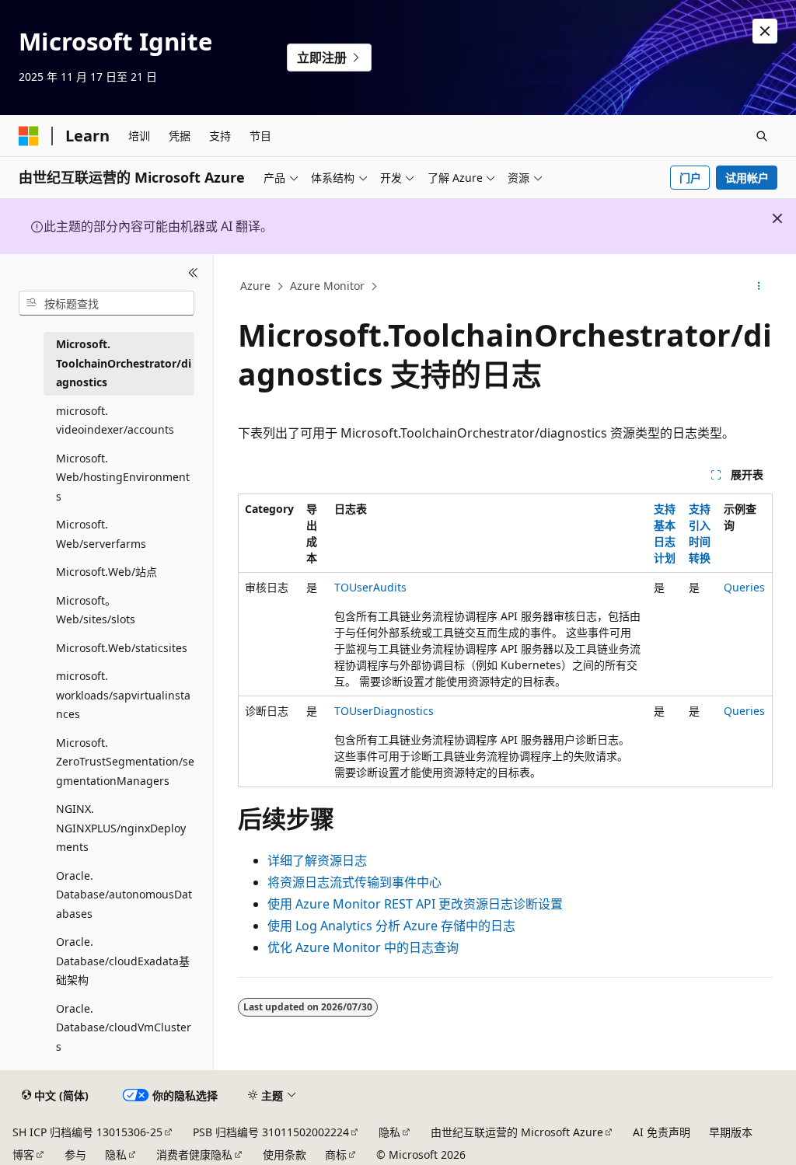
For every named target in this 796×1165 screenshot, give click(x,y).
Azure (255, 285)
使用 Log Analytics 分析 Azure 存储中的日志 (391, 925)
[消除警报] (764, 31)
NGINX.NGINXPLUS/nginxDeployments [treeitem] (121, 827)
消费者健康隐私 (194, 1154)
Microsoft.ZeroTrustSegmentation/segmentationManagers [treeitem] (125, 761)
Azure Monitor (327, 285)
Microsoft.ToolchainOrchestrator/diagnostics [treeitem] (123, 363)
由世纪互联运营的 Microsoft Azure (517, 1132)
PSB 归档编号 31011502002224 (271, 1132)
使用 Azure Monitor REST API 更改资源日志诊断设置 (415, 903)
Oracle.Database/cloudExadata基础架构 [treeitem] (123, 960)
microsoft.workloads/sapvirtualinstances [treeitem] (123, 694)
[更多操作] (758, 286)
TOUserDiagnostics (384, 710)
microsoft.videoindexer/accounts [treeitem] (115, 420)
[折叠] (193, 272)
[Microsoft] (29, 136)
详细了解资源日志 (317, 860)
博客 (23, 1154)
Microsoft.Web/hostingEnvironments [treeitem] (123, 477)
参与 (75, 1154)
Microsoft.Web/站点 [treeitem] (106, 571)
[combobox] (106, 303)
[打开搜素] (761, 136)
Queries (744, 587)
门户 (690, 177)
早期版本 (730, 1132)
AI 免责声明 (661, 1132)
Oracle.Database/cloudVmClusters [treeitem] (123, 1027)
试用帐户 (747, 177)
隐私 (389, 1132)
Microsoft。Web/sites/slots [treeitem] (95, 610)
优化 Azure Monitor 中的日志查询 (363, 947)
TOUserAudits (370, 587)
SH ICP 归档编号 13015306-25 (87, 1132)
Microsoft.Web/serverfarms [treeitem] (101, 534)
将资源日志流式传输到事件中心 (354, 882)
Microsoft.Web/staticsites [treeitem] (121, 647)
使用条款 (284, 1154)
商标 (336, 1154)
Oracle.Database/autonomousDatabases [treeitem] (124, 894)
